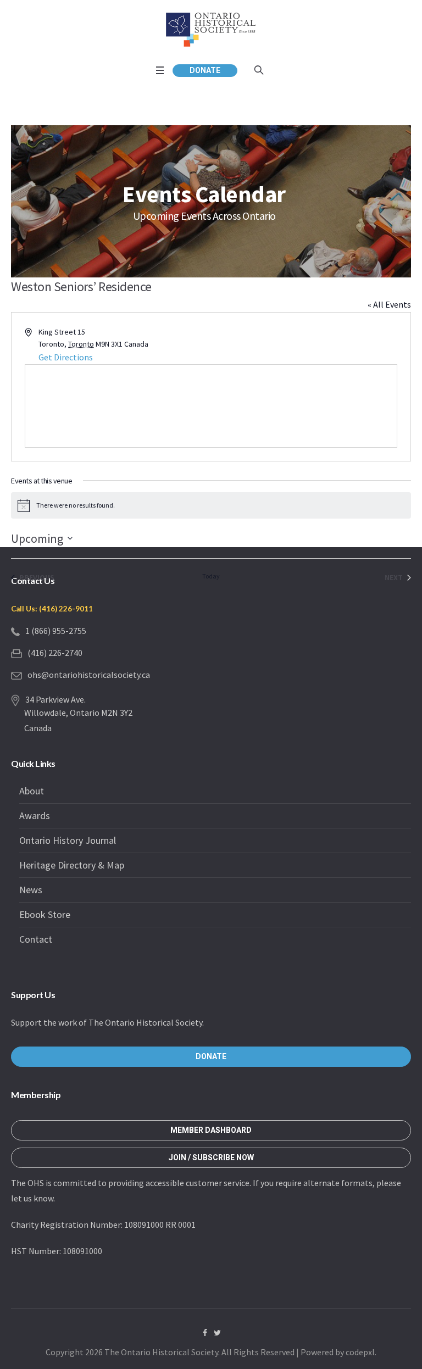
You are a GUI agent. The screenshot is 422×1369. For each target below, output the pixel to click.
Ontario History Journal (67, 840)
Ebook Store (44, 914)
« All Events (389, 304)
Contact (35, 939)
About (31, 790)
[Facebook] (204, 1332)
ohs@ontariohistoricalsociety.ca (88, 674)
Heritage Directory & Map (71, 865)
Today (211, 576)
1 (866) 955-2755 (55, 630)
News (30, 889)
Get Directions (65, 357)
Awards (34, 815)
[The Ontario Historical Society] (211, 29)
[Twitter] (217, 1332)
